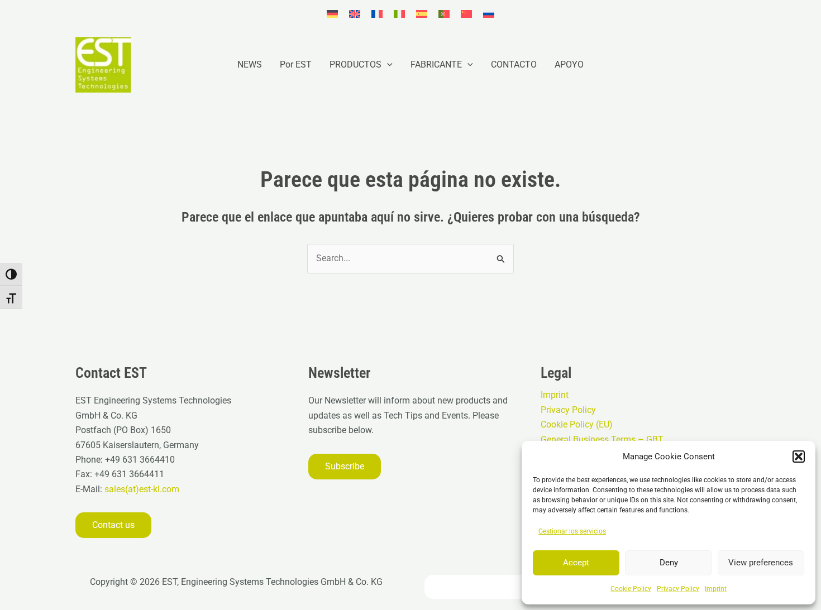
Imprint (716, 589)
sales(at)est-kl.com (140, 489)
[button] (798, 456)
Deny (669, 563)
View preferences (760, 563)
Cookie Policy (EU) (577, 424)
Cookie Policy (630, 589)
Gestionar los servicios (572, 531)
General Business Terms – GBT (602, 439)
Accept (576, 563)
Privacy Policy (678, 589)
